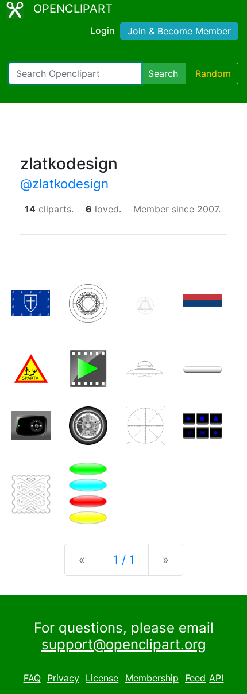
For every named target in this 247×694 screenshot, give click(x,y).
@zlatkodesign (64, 183)
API (216, 678)
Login (102, 30)
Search (163, 73)
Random (213, 73)
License (102, 678)
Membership (152, 678)
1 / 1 (123, 560)
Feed (195, 678)
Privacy (63, 678)
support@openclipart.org (123, 644)
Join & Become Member (179, 31)
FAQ (32, 678)
